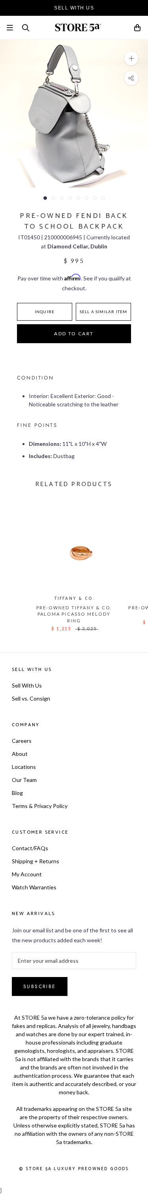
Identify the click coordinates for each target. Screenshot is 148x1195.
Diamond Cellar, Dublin (77, 246)
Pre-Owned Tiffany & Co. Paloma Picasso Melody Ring (74, 614)
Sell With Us (27, 685)
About (20, 753)
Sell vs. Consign (31, 698)
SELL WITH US (74, 8)
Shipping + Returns (35, 861)
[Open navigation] (10, 27)
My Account (27, 874)
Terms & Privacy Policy (39, 805)
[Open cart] (137, 29)
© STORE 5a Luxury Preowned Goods (74, 1168)
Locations (24, 766)
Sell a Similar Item (103, 311)
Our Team (24, 779)
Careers (22, 740)
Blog (17, 792)
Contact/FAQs (30, 848)
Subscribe (39, 986)
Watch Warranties (34, 887)
